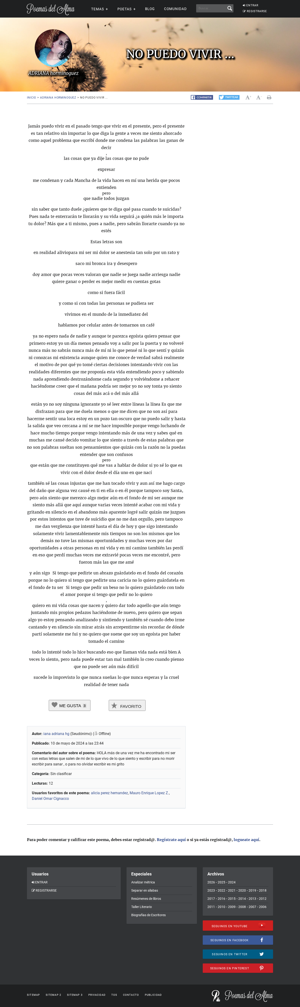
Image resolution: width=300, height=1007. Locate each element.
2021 (232, 890)
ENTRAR (252, 5)
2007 (252, 906)
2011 (211, 906)
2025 (221, 882)
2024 (232, 882)
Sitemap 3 (74, 994)
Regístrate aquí (171, 839)
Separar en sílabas (144, 890)
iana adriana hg (56, 733)
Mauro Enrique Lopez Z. (149, 793)
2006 (262, 906)
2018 (262, 890)
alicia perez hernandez (109, 793)
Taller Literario (141, 906)
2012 (262, 898)
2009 (232, 906)
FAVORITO (130, 706)
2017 (211, 898)
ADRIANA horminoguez (58, 97)
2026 (211, 882)
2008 (242, 906)
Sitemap (33, 994)
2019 (252, 890)
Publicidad (153, 994)
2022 (221, 890)
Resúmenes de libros (146, 898)
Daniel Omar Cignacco (50, 798)
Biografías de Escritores (148, 915)
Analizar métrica (143, 882)
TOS (114, 994)
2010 (221, 906)
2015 (232, 898)
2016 (221, 898)
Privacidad (96, 994)
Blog (150, 9)
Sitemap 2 (53, 994)
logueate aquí (246, 839)
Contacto (131, 994)
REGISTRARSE (257, 11)
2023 (211, 890)
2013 (252, 898)
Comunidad (175, 9)
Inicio (31, 97)
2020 (242, 890)
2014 (242, 898)
